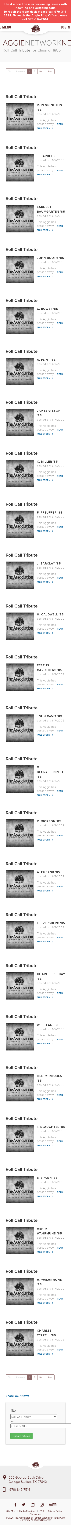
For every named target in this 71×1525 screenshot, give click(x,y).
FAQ (42, 1511)
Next (41, 71)
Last (50, 71)
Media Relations (27, 1511)
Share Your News (17, 1396)
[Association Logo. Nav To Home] (35, 28)
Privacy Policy (55, 1511)
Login (65, 27)
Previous (20, 71)
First (10, 71)
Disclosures (35, 1514)
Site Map (10, 1511)
